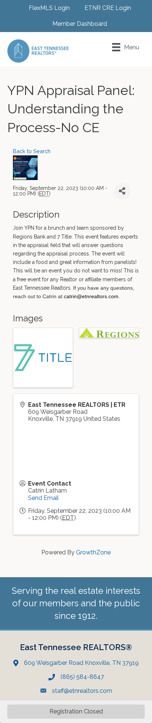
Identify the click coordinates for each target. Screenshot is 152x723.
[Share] (122, 191)
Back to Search (32, 151)
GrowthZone (93, 552)
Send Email (43, 497)
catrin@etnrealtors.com (91, 296)
